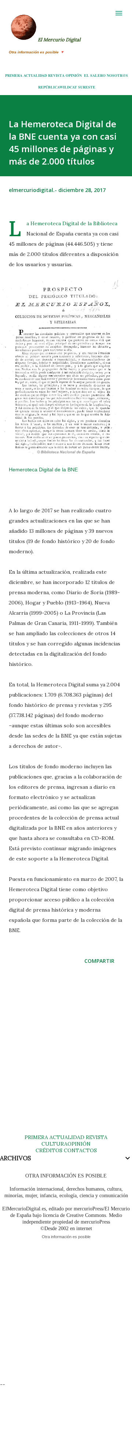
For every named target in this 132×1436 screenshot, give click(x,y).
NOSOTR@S (117, 75)
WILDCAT (68, 87)
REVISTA (56, 75)
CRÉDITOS (49, 1150)
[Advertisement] (66, 1056)
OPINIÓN (74, 75)
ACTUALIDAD (35, 75)
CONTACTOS (79, 1150)
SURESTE (86, 87)
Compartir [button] (99, 960)
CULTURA (54, 1144)
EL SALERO (95, 75)
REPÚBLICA (48, 87)
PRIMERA (13, 75)
